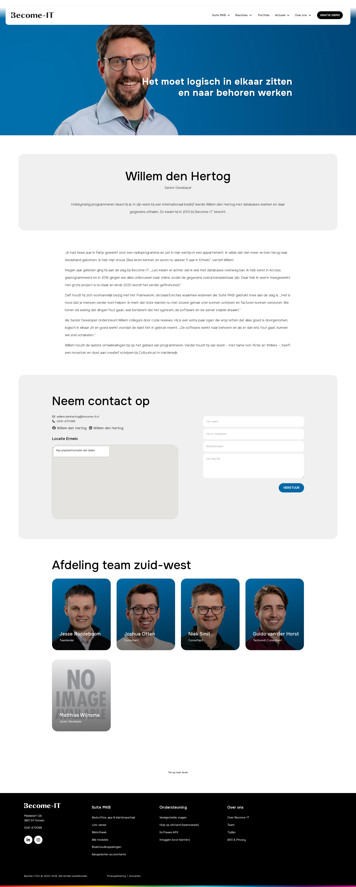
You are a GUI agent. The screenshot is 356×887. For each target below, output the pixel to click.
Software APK (168, 832)
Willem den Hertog (71, 428)
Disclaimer (135, 876)
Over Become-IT (238, 817)
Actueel (280, 15)
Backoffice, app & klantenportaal (113, 817)
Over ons (301, 15)
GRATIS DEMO (330, 15)
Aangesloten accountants (109, 854)
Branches (241, 15)
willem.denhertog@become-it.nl (78, 416)
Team (231, 825)
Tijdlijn (231, 832)
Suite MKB (219, 15)
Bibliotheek (99, 832)
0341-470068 (66, 421)
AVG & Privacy (236, 840)
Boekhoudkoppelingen (106, 847)
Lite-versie (99, 825)
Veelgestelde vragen (173, 817)
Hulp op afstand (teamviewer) (179, 825)
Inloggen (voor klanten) (174, 840)
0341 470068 (33, 828)
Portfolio (264, 15)
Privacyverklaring (116, 876)
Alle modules (100, 840)
